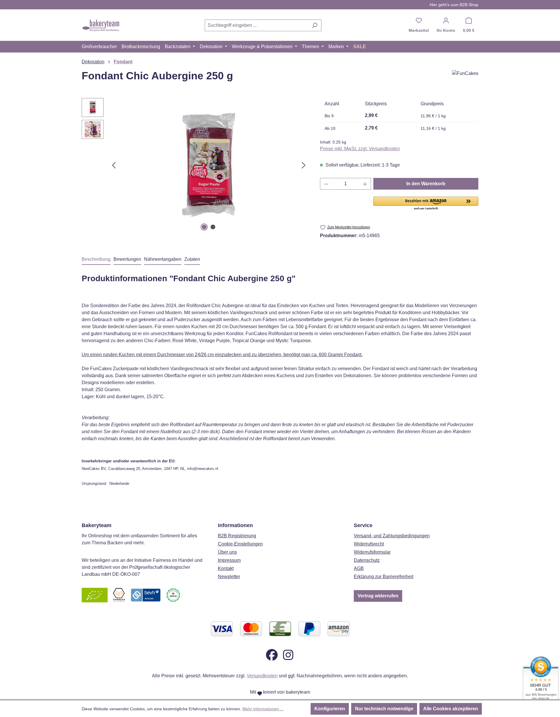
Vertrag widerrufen (378, 595)
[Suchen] (314, 25)
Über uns (227, 552)
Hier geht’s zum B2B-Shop (454, 4)
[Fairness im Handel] (118, 594)
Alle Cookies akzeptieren (450, 708)
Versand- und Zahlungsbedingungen (392, 535)
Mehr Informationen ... (263, 708)
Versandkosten (262, 675)
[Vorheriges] (113, 165)
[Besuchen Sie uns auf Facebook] (272, 654)
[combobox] (256, 25)
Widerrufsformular (372, 552)
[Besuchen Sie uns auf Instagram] (288, 654)
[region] (195, 165)
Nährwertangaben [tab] (162, 259)
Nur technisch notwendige (384, 708)
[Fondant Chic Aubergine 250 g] (208, 165)
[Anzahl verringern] (326, 184)
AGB (359, 568)
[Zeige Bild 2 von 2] (213, 227)
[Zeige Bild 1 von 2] (204, 227)
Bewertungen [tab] (127, 259)
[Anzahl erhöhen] (365, 184)
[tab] (96, 259)
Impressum (229, 560)
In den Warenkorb (425, 183)
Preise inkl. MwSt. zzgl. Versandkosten (360, 148)
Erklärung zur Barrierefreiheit (383, 576)
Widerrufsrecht (369, 543)
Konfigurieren (329, 708)
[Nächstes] (303, 165)
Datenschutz (367, 560)
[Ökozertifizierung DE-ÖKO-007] (95, 594)
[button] (425, 204)
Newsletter (229, 576)
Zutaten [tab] (192, 259)
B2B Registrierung (237, 535)
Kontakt (226, 568)
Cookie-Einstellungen (240, 543)
